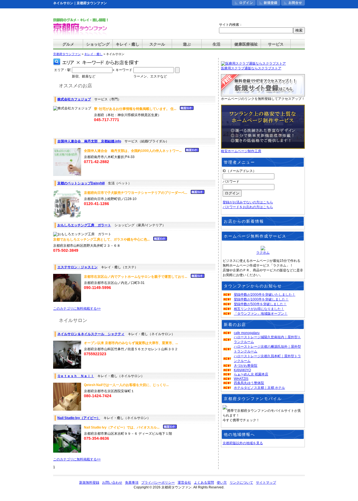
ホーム (219, 3)
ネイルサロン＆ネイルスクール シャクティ (90, 334)
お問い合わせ (112, 482)
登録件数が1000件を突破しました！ (261, 299)
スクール (157, 44)
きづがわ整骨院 (245, 366)
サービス (276, 44)
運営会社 (184, 482)
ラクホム (263, 253)
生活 (216, 44)
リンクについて (241, 482)
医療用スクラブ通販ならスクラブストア (251, 68)
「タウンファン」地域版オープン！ (261, 314)
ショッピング (98, 44)
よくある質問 (204, 482)
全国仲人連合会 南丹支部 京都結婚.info (89, 141)
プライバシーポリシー (158, 482)
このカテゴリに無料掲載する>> (77, 309)
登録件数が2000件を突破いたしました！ (264, 295)
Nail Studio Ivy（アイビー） (78, 418)
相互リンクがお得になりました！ (259, 309)
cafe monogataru (247, 333)
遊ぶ (187, 44)
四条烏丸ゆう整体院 (249, 383)
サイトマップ (266, 482)
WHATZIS (241, 379)
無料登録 (268, 3)
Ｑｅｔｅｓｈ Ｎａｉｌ (75, 376)
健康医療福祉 (246, 44)
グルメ (68, 44)
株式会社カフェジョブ (74, 99)
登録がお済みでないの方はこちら (248, 202)
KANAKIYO (242, 370)
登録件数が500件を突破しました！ (260, 304)
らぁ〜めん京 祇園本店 (251, 374)
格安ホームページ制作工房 (241, 151)
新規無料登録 (89, 482)
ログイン (244, 3)
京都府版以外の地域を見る (243, 443)
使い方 (222, 482)
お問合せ (293, 3)
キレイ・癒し (127, 44)
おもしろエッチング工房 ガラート (84, 225)
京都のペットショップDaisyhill (81, 183)
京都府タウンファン (67, 54)
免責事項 (131, 482)
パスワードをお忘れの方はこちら (248, 207)
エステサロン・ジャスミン (77, 267)
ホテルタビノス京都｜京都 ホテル (259, 388)
